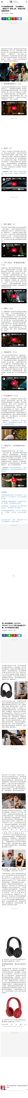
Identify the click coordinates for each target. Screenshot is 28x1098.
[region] (14, 35)
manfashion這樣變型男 (14, 1)
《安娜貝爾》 (5, 452)
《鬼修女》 (21, 451)
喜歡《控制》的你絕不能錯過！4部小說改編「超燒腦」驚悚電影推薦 (14, 173)
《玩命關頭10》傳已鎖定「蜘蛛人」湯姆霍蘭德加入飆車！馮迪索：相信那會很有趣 (14, 422)
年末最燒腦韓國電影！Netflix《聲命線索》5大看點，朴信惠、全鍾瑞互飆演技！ (14, 512)
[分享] (3, 18)
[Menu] (2, 2)
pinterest (14, 18)
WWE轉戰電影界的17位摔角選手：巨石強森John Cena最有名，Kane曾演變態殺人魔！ (14, 496)
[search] (26, 2)
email (19, 18)
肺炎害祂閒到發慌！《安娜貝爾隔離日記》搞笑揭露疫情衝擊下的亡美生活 (14, 469)
